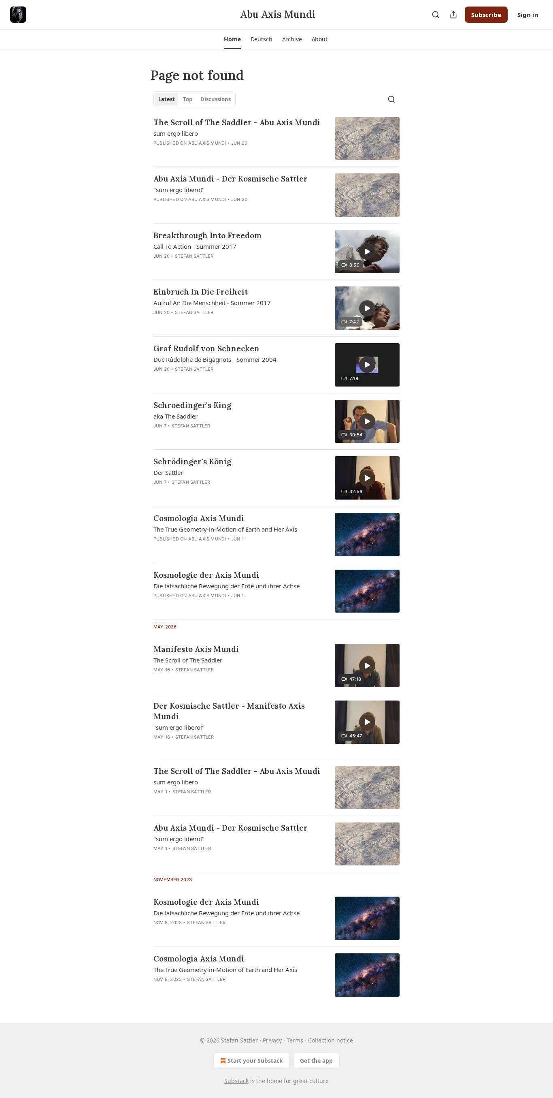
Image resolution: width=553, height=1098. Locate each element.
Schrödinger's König (192, 461)
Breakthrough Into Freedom (207, 235)
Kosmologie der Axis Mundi (206, 575)
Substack (236, 1081)
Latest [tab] (166, 99)
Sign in (527, 15)
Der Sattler (168, 472)
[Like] (158, 266)
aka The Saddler (175, 416)
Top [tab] (187, 99)
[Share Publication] (453, 14)
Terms (295, 1040)
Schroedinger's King (192, 405)
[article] (276, 139)
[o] (367, 252)
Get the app (316, 1060)
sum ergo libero (175, 133)
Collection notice (330, 1040)
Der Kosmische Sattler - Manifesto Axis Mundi (229, 711)
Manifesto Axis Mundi (196, 649)
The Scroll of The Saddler (187, 660)
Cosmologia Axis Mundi (198, 518)
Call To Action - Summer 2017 (194, 246)
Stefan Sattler (194, 256)
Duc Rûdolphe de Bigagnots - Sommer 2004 (214, 359)
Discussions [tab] (215, 99)
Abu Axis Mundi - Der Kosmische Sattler (230, 179)
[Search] (436, 14)
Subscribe (486, 15)
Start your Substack (255, 1060)
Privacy (272, 1040)
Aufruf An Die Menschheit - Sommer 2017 (212, 303)
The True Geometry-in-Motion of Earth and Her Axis (225, 529)
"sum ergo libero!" (178, 190)
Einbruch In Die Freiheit (200, 292)
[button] (232, 39)
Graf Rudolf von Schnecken (206, 348)
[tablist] (194, 99)
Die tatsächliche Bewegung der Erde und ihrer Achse (226, 586)
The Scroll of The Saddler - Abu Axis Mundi (236, 122)
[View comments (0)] (212, 266)
